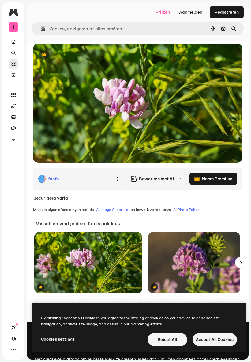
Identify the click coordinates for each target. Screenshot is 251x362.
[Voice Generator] (13, 139)
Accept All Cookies (215, 339)
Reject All (167, 339)
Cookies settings (58, 339)
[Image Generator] (13, 117)
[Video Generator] (13, 128)
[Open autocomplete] (40, 28)
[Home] (13, 42)
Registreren (227, 12)
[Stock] (13, 64)
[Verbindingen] (13, 328)
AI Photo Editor (186, 209)
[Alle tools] (13, 95)
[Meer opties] (117, 179)
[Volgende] (240, 262)
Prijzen (162, 12)
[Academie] (13, 339)
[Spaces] (13, 106)
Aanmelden (190, 12)
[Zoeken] (13, 53)
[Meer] (13, 350)
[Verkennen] (13, 75)
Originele (73, 55)
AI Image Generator (113, 209)
